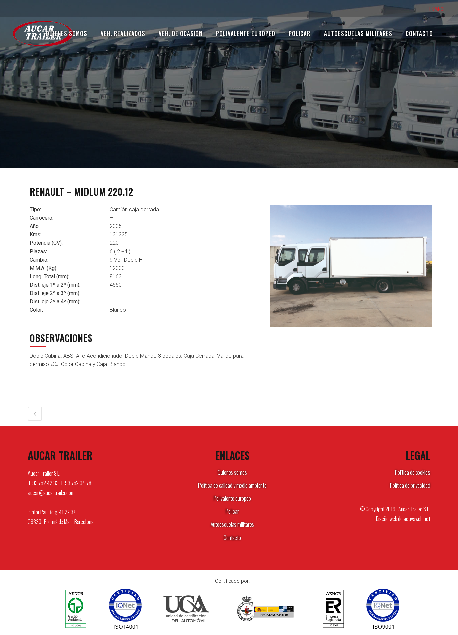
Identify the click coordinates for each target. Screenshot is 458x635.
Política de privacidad (410, 485)
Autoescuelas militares (232, 524)
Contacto (232, 537)
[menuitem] (440, 9)
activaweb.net (417, 519)
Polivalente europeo (232, 498)
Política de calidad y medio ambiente (232, 485)
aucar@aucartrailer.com (51, 493)
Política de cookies (412, 472)
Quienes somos (232, 472)
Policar (232, 511)
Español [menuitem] (437, 8)
